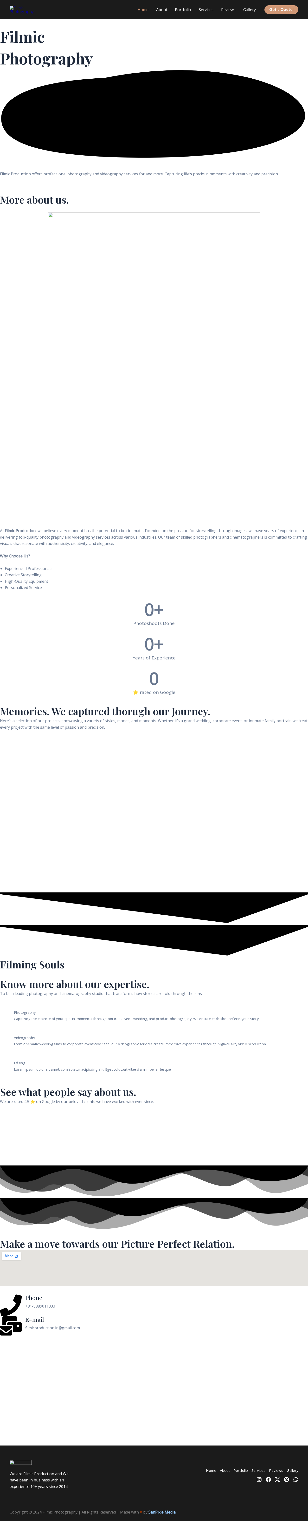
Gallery (249, 9)
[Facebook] (268, 1479)
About (161, 9)
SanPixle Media (162, 1512)
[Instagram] (259, 1479)
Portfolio (183, 9)
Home (143, 9)
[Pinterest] (286, 1479)
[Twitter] (277, 1479)
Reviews (228, 9)
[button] (281, 9)
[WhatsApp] (295, 1479)
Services (206, 9)
